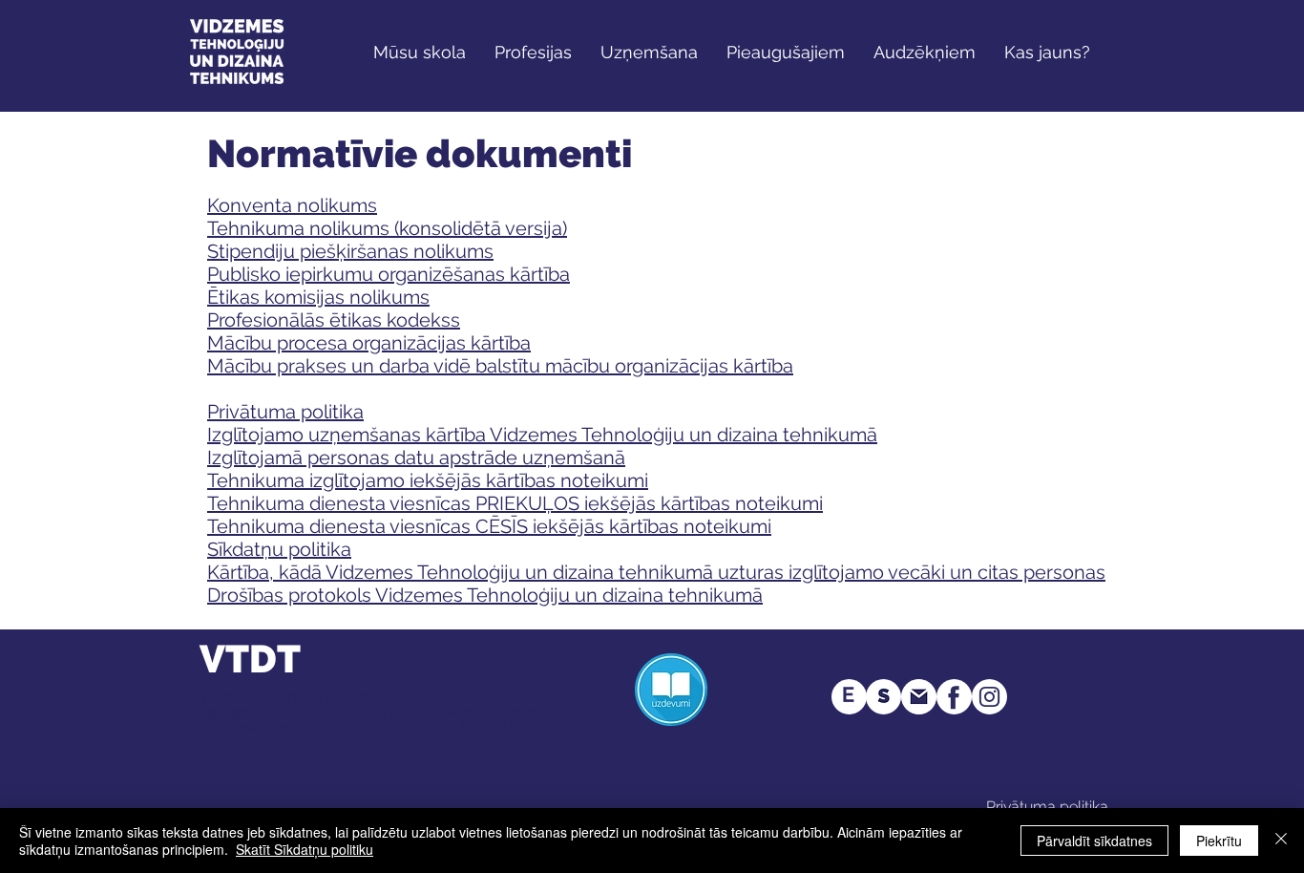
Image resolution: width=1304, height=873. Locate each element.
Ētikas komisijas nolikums (318, 297)
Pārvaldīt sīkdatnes (1094, 840)
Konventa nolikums (292, 205)
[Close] (1281, 840)
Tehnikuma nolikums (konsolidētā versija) (387, 228)
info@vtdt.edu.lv (469, 727)
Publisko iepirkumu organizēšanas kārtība (388, 274)
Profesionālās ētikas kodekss (333, 320)
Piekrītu (1219, 840)
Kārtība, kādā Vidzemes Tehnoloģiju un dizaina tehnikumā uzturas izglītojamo (545, 572)
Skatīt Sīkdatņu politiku (304, 849)
